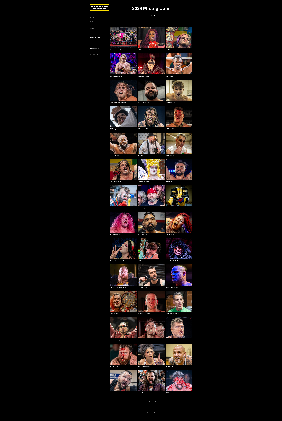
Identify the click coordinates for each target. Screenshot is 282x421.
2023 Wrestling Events (95, 48)
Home (91, 14)
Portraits (92, 28)
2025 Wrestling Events (95, 37)
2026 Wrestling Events (95, 31)
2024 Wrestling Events (95, 43)
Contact (92, 24)
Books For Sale (93, 17)
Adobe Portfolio (153, 416)
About (91, 21)
